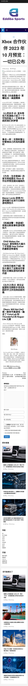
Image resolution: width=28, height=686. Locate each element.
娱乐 (3, 546)
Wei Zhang (6, 68)
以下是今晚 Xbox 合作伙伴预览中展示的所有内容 (20, 375)
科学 (3, 540)
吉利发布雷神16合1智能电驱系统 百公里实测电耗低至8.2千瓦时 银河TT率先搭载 (13, 519)
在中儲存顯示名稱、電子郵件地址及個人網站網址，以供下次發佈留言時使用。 (14, 426)
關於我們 (4, 555)
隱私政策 (4, 563)
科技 (14, 37)
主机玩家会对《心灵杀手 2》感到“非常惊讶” (7, 375)
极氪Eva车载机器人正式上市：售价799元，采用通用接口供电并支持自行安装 (14, 595)
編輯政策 (4, 561)
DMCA (4, 559)
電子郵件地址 (8, 414)
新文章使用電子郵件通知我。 (13, 433)
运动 (3, 544)
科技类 (4, 542)
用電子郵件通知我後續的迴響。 (13, 430)
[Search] (26, 30)
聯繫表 (4, 547)
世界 (3, 537)
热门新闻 (4, 535)
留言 (5, 390)
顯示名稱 (6, 409)
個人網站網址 (7, 419)
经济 (3, 539)
